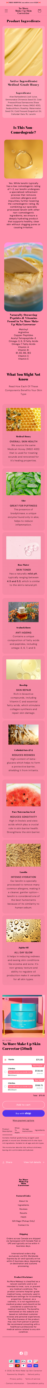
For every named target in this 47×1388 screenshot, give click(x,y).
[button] (6, 10)
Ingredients (23, 1205)
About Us (23, 1201)
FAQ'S (23, 1217)
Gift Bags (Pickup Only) (23, 1221)
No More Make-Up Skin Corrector (27, 1371)
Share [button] (9, 1162)
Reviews (23, 1209)
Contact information (15, 1383)
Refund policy (34, 1374)
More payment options (23, 1120)
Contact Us (23, 1225)
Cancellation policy (35, 1383)
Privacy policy (16, 1379)
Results (23, 1213)
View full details (32, 1162)
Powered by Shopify (16, 1374)
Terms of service (32, 1379)
